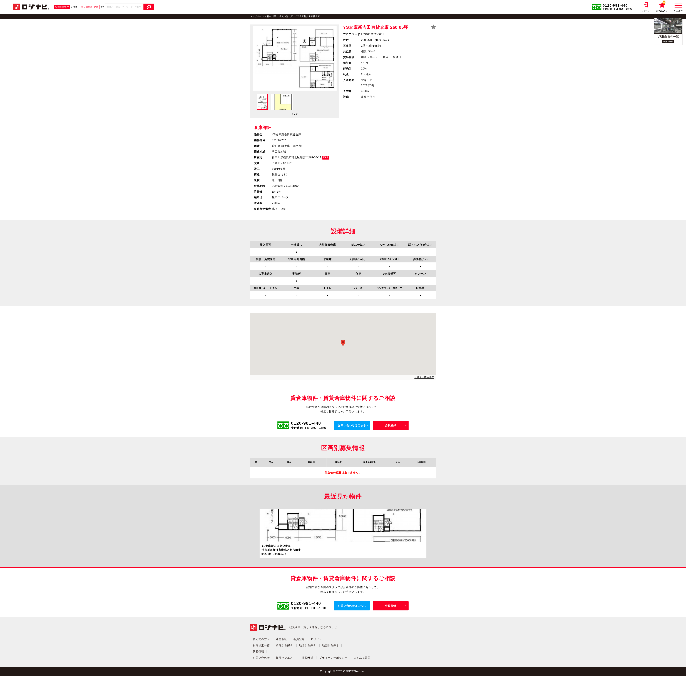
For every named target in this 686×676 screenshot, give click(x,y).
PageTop (667, 667)
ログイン (316, 639)
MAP (325, 157)
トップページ (257, 16)
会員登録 (390, 425)
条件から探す (284, 645)
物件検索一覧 (261, 645)
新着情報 (258, 651)
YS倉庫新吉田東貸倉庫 (308, 16)
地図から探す (330, 645)
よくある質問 (362, 657)
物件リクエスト (285, 657)
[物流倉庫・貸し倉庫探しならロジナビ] (31, 6)
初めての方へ (261, 639)
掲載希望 (307, 657)
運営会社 (281, 639)
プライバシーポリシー (333, 657)
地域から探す (307, 645)
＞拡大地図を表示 (424, 377)
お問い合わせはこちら (352, 425)
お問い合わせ (261, 657)
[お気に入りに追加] (433, 26)
